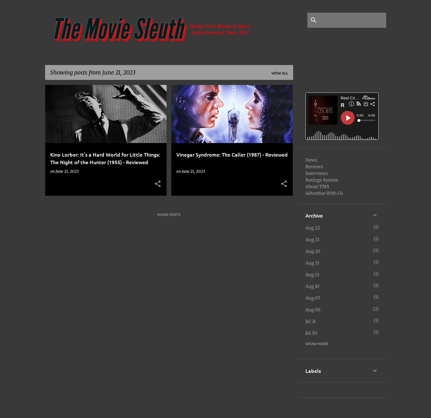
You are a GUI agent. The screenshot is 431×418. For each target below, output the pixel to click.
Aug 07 (312, 298)
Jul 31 (310, 321)
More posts (168, 214)
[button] (158, 184)
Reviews (314, 167)
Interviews (316, 173)
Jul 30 (311, 333)
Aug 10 (312, 286)
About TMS (317, 186)
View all (279, 73)
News (311, 160)
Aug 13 (312, 275)
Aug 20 (312, 251)
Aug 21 (312, 239)
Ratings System (321, 180)
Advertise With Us (324, 193)
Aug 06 (312, 310)
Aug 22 (312, 228)
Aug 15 (312, 263)
